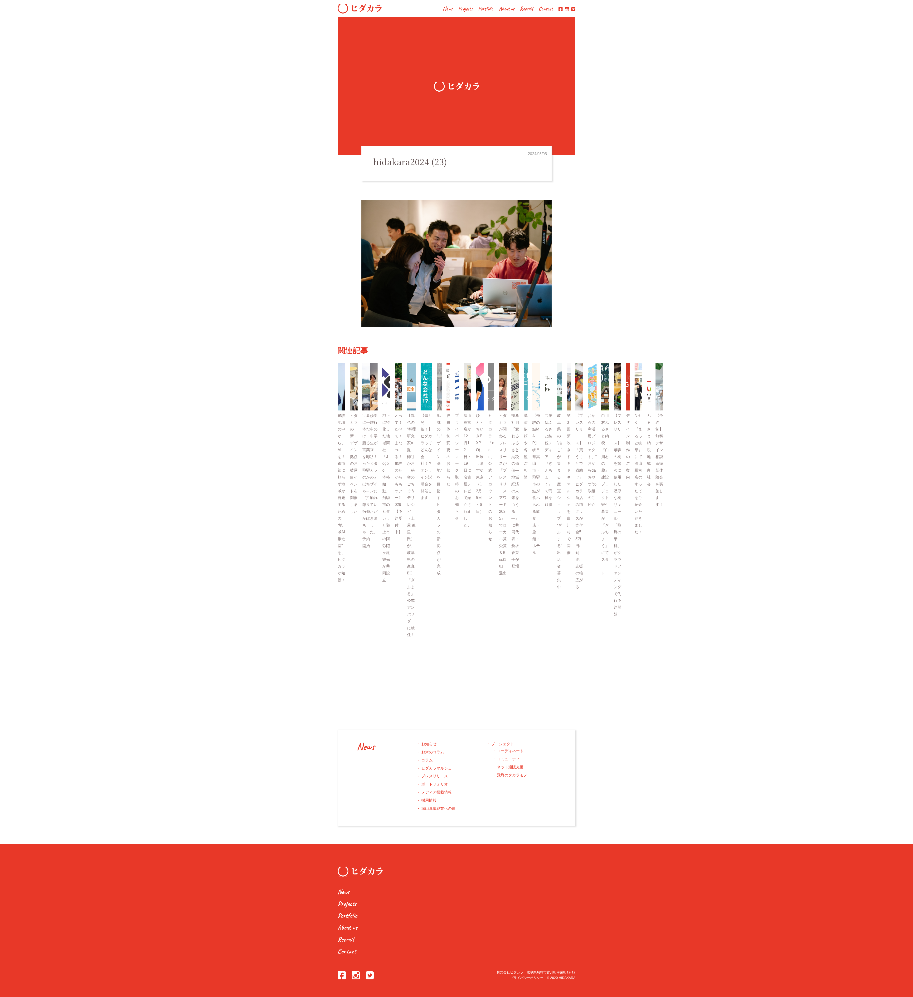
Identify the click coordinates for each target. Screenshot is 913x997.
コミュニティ (508, 759)
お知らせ (429, 744)
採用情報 (429, 800)
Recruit (526, 9)
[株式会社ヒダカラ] (360, 12)
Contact (546, 9)
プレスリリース (434, 776)
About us (507, 9)
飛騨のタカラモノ (512, 775)
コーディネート (510, 751)
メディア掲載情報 (436, 792)
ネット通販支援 (510, 767)
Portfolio (485, 9)
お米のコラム (432, 752)
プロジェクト (502, 744)
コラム (427, 760)
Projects (465, 9)
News (447, 9)
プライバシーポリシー (527, 978)
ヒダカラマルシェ (436, 768)
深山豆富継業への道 (438, 808)
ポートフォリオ (434, 784)
